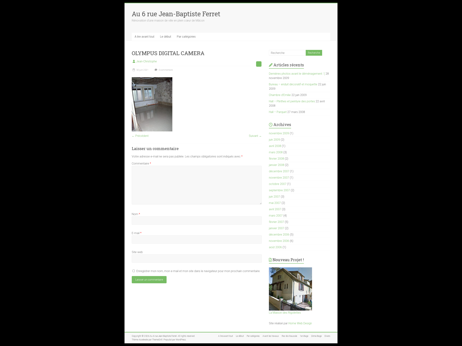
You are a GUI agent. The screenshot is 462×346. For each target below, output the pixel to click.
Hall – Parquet (278, 112)
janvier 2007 (276, 228)
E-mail (136, 233)
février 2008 (276, 158)
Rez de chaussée (289, 336)
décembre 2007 (279, 171)
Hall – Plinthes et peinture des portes (292, 101)
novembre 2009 (279, 133)
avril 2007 (275, 209)
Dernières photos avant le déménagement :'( (297, 73)
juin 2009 (274, 139)
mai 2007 (275, 203)
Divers (327, 336)
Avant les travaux (271, 336)
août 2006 (275, 247)
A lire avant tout (144, 36)
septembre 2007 (279, 190)
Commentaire (141, 163)
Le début (165, 36)
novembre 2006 (279, 241)
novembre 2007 (279, 177)
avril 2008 (275, 146)
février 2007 (276, 222)
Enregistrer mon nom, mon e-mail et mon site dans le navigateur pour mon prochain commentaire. (198, 271)
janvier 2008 (276, 165)
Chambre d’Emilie (280, 95)
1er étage (304, 336)
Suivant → (255, 136)
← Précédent (140, 136)
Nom (136, 214)
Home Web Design (300, 323)
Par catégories (186, 36)
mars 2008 (276, 152)
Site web (137, 252)
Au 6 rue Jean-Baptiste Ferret (176, 13)
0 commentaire (165, 70)
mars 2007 (276, 215)
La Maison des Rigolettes (285, 312)
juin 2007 (274, 196)
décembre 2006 (279, 234)
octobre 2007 (277, 184)
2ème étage (316, 336)
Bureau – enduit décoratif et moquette (293, 84)
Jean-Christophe (146, 61)
